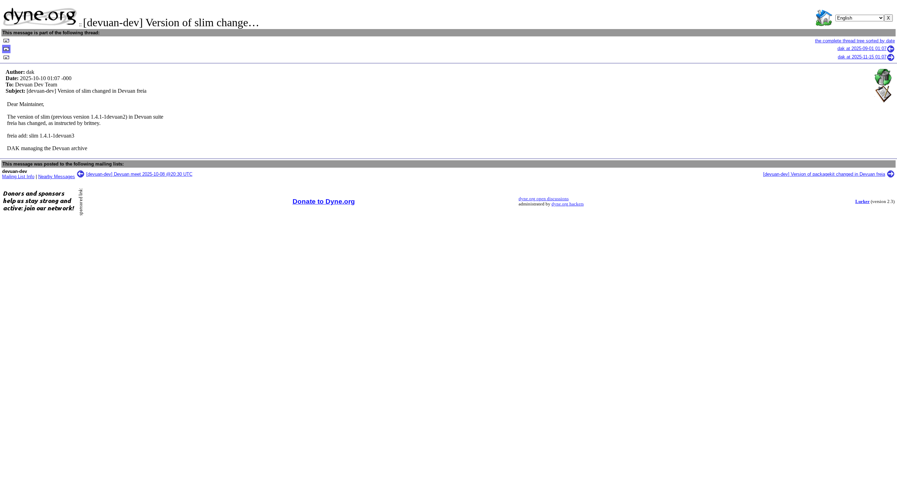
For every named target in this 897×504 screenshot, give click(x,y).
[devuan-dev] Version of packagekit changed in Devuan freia (824, 174)
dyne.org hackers (568, 204)
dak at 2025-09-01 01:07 (861, 48)
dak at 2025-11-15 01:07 (862, 56)
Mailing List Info (18, 176)
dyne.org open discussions (544, 198)
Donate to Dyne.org (324, 201)
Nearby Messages (56, 176)
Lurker (862, 201)
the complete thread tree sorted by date (855, 40)
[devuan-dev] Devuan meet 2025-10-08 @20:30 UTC (139, 174)
